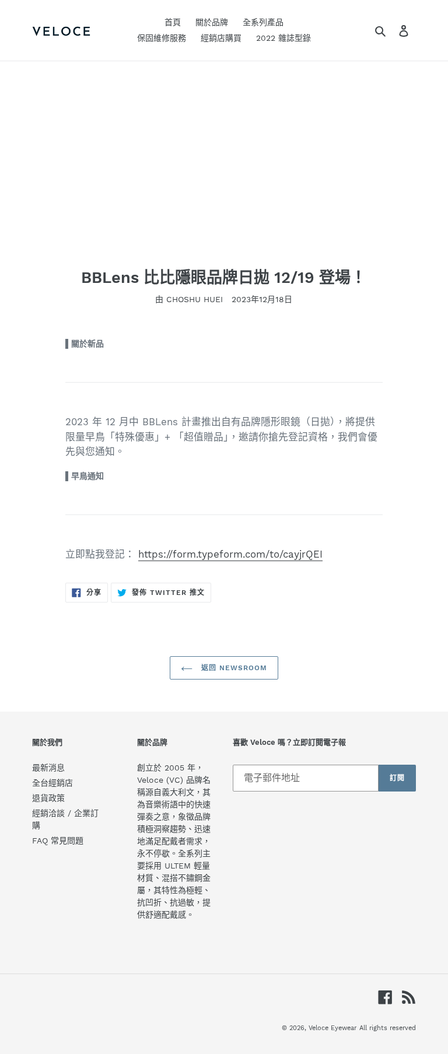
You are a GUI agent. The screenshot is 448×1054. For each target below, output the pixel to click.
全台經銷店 (52, 782)
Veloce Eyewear (332, 1028)
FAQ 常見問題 (57, 840)
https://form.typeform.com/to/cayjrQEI (230, 554)
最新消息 (48, 767)
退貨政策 (48, 798)
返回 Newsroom (232, 668)
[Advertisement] (224, 148)
